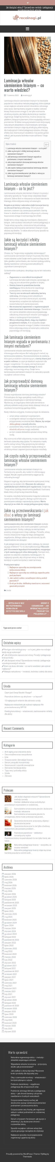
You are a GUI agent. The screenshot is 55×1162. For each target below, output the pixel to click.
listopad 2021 (10, 968)
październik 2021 (12, 971)
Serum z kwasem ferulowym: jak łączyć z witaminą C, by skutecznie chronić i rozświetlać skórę (28, 1121)
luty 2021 (8, 994)
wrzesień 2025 (11, 905)
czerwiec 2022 (11, 948)
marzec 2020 (10, 1026)
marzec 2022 (10, 957)
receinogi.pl (27, 95)
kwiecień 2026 (11, 885)
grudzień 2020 (11, 1000)
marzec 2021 (10, 991)
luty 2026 (8, 891)
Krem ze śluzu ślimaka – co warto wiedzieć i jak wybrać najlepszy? (29, 9)
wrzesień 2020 (11, 1008)
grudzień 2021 (11, 966)
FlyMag (44, 1154)
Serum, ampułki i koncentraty (17, 762)
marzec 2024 (10, 928)
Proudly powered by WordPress (19, 1154)
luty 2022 (8, 960)
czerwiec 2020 (11, 1017)
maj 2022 (8, 951)
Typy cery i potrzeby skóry (16, 770)
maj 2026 (8, 883)
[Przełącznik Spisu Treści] (45, 144)
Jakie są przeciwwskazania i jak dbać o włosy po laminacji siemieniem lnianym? (26, 174)
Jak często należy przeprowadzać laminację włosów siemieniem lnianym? (27, 169)
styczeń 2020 (10, 1031)
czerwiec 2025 (11, 914)
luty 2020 (8, 1029)
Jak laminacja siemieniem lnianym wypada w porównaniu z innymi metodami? (24, 158)
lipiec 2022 (9, 945)
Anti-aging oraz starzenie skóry (18, 752)
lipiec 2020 (9, 1014)
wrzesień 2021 (11, 974)
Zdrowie (8, 776)
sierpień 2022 (10, 943)
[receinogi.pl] (27, 18)
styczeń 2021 (10, 997)
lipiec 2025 (9, 911)
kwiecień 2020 (11, 1023)
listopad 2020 (10, 1003)
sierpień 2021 (10, 977)
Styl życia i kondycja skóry (15, 768)
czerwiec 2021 (11, 983)
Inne (6, 757)
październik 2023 (12, 940)
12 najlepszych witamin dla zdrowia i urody (23, 701)
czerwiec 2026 (11, 880)
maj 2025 (8, 917)
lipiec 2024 (9, 925)
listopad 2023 (10, 937)
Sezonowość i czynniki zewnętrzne (19, 765)
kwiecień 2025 (11, 920)
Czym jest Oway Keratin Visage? (18, 693)
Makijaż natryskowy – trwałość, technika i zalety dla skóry (28, 672)
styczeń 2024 (10, 931)
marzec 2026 (10, 888)
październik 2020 (12, 1006)
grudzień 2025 (11, 897)
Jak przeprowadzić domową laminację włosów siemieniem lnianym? (25, 163)
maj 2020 (8, 1020)
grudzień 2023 (11, 934)
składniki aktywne (16, 429)
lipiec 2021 (9, 980)
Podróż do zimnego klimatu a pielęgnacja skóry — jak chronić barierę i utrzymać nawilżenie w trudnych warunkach (28, 1093)
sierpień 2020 (10, 1011)
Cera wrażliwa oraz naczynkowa (18, 754)
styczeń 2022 (10, 963)
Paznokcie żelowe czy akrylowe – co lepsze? (23, 697)
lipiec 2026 (9, 877)
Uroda (8, 590)
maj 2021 (8, 986)
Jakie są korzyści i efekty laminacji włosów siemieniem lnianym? (23, 152)
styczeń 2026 (10, 894)
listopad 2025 (10, 900)
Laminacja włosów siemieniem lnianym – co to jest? (27, 148)
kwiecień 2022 (11, 954)
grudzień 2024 (11, 923)
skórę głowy (14, 424)
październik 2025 (12, 903)
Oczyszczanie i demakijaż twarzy (19, 760)
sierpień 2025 (10, 908)
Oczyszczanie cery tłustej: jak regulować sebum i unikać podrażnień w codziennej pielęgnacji (28, 1112)
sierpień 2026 (10, 874)
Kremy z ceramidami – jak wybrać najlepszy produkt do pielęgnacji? (39, 608)
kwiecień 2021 (11, 988)
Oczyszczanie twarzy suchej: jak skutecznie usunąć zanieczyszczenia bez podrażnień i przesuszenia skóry (28, 1103)
